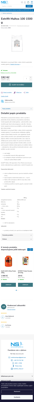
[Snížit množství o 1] (30, 80)
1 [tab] (16, 290)
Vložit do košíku (18, 85)
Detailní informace (15, 64)
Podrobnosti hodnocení (23, 26)
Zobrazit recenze (11, 309)
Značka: (4, 96)
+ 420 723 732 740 (18, 360)
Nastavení (17, 391)
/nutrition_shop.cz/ (18, 369)
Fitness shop (18, 366)
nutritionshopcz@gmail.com (18, 357)
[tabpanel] (8, 270)
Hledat (29, 6)
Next (31, 249)
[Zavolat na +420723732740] (22, 2)
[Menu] (32, 2)
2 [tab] (17, 290)
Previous (28, 249)
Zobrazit (8, 285)
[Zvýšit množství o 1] (30, 77)
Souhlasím (17, 397)
